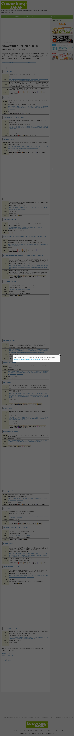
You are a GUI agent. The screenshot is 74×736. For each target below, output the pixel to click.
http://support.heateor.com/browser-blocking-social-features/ (28, 359)
